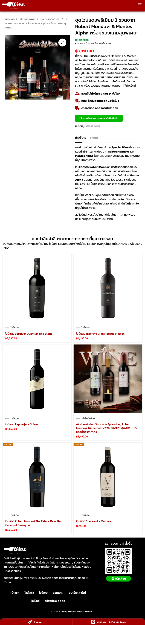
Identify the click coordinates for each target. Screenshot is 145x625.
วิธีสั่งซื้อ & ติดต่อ (55, 601)
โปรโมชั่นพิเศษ (27, 19)
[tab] (82, 137)
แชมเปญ (58, 593)
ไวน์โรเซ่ (35, 601)
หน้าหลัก (9, 19)
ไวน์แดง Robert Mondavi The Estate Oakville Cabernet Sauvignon (33, 523)
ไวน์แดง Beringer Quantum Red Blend (28, 333)
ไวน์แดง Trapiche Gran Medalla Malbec (100, 333)
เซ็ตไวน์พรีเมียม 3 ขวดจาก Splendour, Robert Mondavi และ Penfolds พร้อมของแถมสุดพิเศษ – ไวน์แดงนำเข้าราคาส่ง (107, 428)
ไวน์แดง (15, 327)
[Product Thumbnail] (62, 42)
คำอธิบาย (80, 137)
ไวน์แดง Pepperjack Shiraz (21, 424)
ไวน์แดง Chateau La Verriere (94, 521)
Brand (94, 137)
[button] (139, 6)
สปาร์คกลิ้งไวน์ (77, 593)
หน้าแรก (14, 593)
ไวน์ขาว (43, 593)
